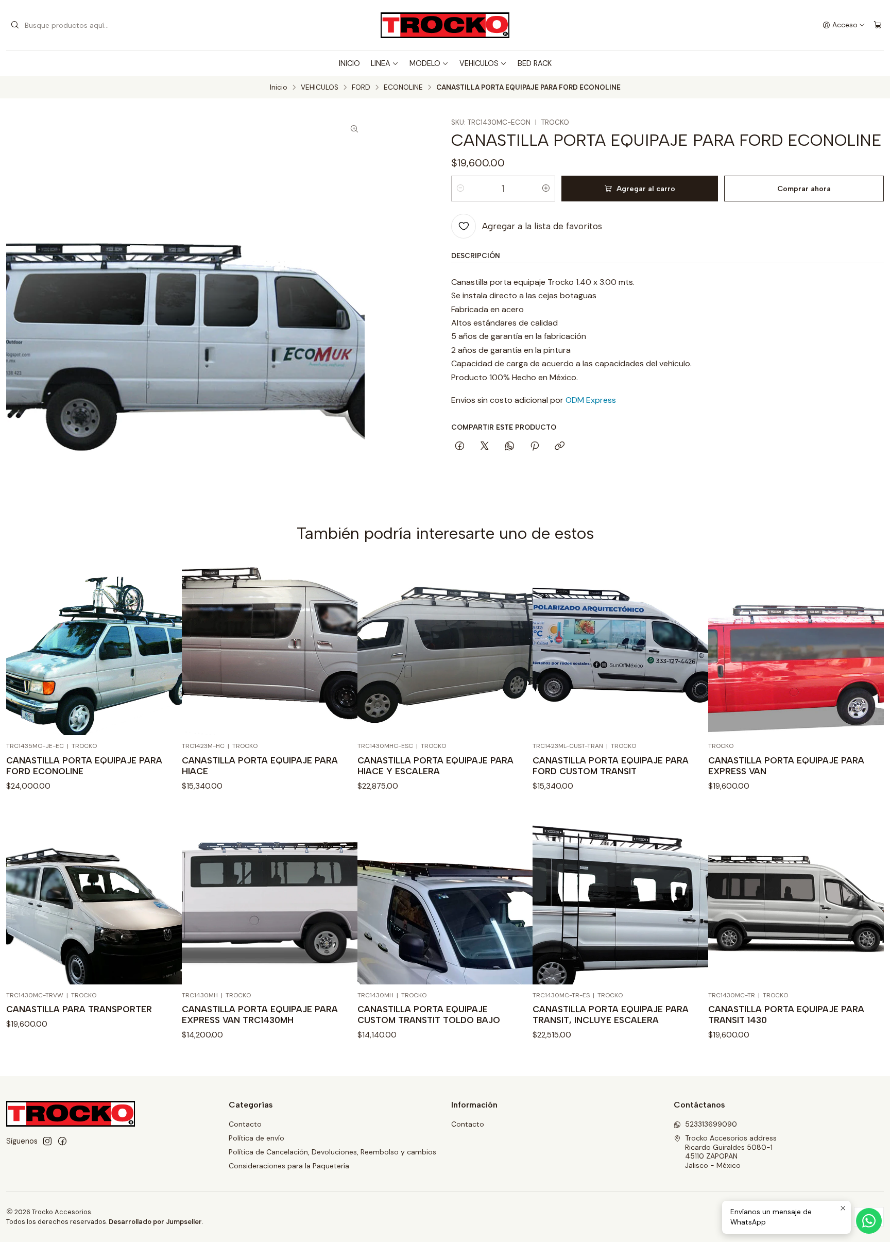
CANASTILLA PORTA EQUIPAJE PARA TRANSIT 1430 (786, 1014)
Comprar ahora (804, 188)
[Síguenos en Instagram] (47, 1141)
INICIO (349, 63)
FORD (361, 87)
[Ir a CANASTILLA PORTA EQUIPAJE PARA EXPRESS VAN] (796, 648)
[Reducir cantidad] (460, 188)
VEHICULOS (479, 63)
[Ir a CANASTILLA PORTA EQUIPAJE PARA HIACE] (269, 648)
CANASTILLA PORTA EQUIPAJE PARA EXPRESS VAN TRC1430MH (260, 1014)
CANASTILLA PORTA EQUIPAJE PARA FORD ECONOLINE (84, 765)
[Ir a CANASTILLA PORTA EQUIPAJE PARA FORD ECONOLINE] (94, 648)
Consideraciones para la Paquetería (289, 1165)
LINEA (380, 63)
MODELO (424, 63)
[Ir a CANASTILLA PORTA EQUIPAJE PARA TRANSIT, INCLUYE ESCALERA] (620, 896)
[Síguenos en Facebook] (62, 1141)
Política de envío (256, 1138)
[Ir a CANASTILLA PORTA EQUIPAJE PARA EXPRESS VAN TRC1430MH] (269, 896)
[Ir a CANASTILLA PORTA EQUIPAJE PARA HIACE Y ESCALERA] (445, 648)
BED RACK (535, 63)
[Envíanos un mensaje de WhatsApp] (869, 1221)
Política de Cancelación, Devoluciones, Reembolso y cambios (332, 1151)
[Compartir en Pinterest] (534, 446)
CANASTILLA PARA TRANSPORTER (79, 1009)
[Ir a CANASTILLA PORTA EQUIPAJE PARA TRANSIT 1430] (796, 896)
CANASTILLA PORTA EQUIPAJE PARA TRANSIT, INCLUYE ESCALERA (611, 1014)
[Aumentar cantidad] (546, 188)
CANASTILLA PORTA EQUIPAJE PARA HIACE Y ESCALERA (435, 765)
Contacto (245, 1124)
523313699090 (711, 1124)
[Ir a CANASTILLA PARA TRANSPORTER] (94, 896)
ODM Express (591, 400)
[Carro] (877, 25)
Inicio (278, 87)
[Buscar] (15, 25)
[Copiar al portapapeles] (559, 446)
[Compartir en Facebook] (459, 446)
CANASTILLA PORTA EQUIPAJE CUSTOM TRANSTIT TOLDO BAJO (428, 1014)
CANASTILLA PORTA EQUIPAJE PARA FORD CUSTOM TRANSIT (611, 765)
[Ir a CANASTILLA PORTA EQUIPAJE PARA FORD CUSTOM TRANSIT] (620, 648)
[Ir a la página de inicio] (445, 25)
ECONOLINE (403, 87)
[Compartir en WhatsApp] (509, 446)
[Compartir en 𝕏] (484, 446)
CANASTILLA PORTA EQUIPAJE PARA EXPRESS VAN (786, 765)
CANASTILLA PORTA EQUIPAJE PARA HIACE (260, 765)
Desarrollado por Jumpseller (155, 1221)
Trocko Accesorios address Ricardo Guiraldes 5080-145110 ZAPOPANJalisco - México (731, 1151)
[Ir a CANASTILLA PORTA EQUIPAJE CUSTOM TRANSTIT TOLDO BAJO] (445, 896)
